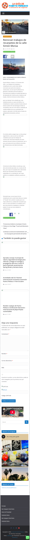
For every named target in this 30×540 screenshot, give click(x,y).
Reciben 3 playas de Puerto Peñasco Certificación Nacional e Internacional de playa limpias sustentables (14, 308)
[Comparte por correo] (12, 56)
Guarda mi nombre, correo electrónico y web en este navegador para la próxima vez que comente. (15, 379)
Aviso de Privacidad (6, 512)
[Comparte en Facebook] (5, 56)
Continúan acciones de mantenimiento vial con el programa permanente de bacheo (15, 233)
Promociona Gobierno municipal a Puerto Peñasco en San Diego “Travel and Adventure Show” (15, 226)
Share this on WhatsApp (10, 51)
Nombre (4, 353)
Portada (4, 506)
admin (13, 48)
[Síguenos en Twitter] (15, 214)
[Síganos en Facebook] (11, 214)
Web (3, 367)
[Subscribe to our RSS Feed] (19, 214)
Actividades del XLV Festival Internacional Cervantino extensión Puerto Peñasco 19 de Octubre (15, 279)
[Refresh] (4, 390)
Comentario (5, 334)
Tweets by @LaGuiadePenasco (9, 487)
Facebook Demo (6, 515)
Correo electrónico (7, 360)
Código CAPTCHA (6, 395)
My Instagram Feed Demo (8, 509)
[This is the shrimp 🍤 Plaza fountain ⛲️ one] (15, 480)
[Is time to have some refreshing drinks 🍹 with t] (15, 453)
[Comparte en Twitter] (8, 56)
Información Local (7, 36)
